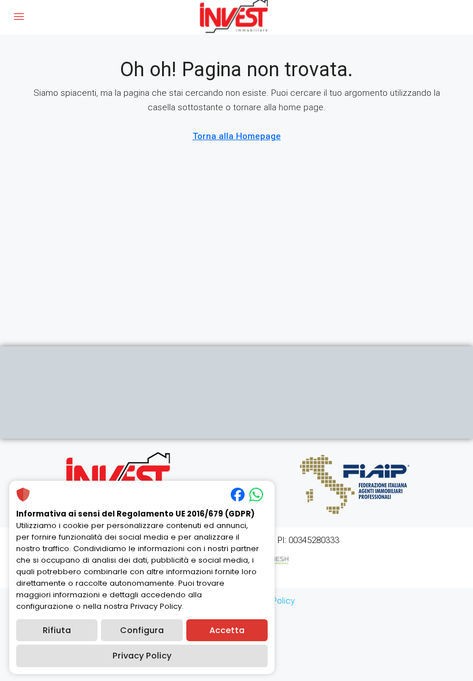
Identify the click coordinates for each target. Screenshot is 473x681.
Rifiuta (57, 630)
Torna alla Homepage (237, 136)
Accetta (227, 630)
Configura (142, 630)
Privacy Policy (141, 655)
